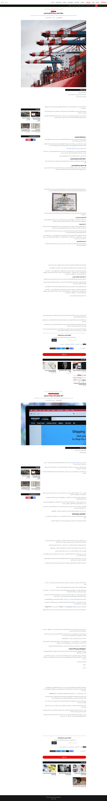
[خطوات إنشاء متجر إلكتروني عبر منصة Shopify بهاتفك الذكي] (49, 365)
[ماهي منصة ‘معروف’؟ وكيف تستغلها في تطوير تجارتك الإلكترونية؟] (79, 378)
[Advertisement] (70, 100)
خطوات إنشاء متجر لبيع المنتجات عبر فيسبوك (79, 370)
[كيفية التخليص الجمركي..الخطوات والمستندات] (35, 125)
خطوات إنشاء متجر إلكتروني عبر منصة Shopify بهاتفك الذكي (50, 371)
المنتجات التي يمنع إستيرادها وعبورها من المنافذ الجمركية (25, 130)
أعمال (81, 344)
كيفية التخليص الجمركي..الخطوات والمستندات (35, 130)
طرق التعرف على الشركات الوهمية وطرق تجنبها (65, 371)
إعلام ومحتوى (77, 2)
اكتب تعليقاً (64, 354)
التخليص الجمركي (67, 344)
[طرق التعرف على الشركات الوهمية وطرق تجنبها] (64, 365)
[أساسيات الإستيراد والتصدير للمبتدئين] (25, 114)
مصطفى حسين (59, 17)
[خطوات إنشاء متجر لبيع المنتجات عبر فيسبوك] (79, 365)
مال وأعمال (82, 2)
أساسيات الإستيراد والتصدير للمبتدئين (26, 118)
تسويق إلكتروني (70, 2)
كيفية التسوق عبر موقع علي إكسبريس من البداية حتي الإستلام (36, 119)
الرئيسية (97, 2)
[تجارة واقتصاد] (103, 2)
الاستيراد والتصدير (77, 344)
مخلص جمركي (62, 344)
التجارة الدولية (72, 344)
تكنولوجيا (64, 2)
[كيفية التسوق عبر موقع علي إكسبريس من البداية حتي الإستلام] (35, 114)
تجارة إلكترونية (88, 2)
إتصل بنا (52, 2)
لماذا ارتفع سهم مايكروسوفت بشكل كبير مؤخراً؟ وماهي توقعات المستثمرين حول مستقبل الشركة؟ (80, 5)
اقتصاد (93, 2)
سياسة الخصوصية (58, 2)
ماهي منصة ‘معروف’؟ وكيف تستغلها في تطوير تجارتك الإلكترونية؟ (80, 383)
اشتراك (54, 340)
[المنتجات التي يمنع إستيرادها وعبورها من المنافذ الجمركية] (25, 125)
